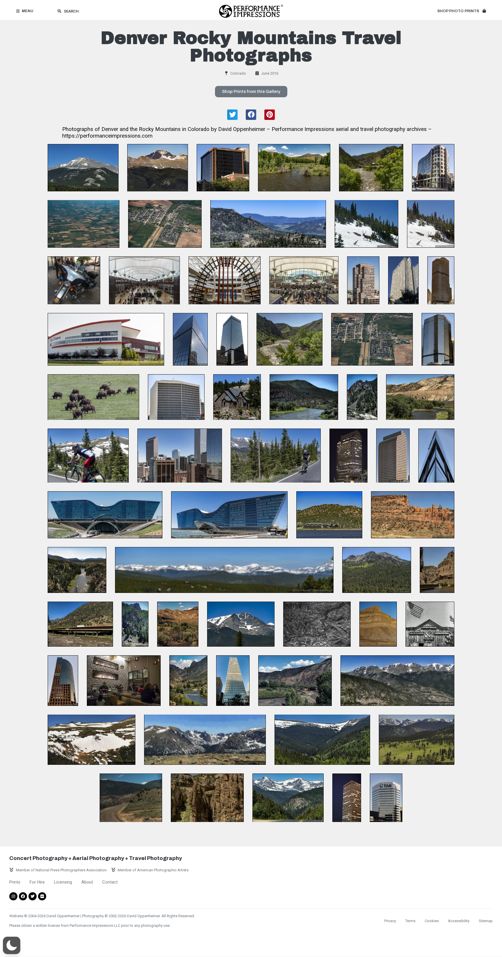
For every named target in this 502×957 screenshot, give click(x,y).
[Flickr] (42, 896)
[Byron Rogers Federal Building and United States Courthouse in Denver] (176, 397)
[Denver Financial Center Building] (363, 280)
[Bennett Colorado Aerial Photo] (165, 224)
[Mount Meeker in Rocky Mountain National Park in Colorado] (83, 167)
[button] (461, 11)
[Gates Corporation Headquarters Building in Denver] (433, 167)
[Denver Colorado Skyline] (179, 456)
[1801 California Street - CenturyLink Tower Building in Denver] (440, 280)
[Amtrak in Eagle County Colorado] (295, 680)
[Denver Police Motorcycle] (74, 280)
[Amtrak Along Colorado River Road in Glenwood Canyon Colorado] (131, 797)
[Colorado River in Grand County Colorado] (362, 397)
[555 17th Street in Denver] (190, 339)
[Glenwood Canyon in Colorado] (207, 797)
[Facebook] (23, 896)
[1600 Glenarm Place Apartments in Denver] (403, 280)
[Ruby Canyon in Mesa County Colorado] (412, 514)
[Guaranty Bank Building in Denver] (223, 167)
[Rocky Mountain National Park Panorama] (224, 570)
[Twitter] (32, 896)
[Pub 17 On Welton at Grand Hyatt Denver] (124, 680)
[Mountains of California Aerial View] (317, 624)
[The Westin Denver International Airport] (105, 514)
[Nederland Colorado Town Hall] (430, 624)
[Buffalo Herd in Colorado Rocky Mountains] (93, 397)
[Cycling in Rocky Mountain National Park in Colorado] (88, 456)
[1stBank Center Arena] (106, 339)
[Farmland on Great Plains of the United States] (83, 224)
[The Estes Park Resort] (329, 514)
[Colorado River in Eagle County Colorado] (304, 397)
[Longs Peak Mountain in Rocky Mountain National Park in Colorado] (157, 167)
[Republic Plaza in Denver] (233, 680)
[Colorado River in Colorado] (420, 397)
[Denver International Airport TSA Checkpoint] (303, 280)
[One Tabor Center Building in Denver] (63, 680)
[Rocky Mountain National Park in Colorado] (376, 570)
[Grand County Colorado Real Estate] (294, 167)
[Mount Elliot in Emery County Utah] (378, 624)
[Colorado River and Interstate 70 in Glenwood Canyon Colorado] (437, 570)
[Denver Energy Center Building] (438, 339)
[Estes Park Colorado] (268, 224)
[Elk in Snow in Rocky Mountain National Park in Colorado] (366, 224)
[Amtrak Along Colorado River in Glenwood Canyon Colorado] (289, 339)
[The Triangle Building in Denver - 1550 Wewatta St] (436, 456)
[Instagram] (13, 896)
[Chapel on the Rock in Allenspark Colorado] (237, 397)
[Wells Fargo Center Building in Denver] (348, 456)
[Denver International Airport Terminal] (144, 280)
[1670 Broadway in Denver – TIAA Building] (386, 797)
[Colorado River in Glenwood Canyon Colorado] (371, 167)
